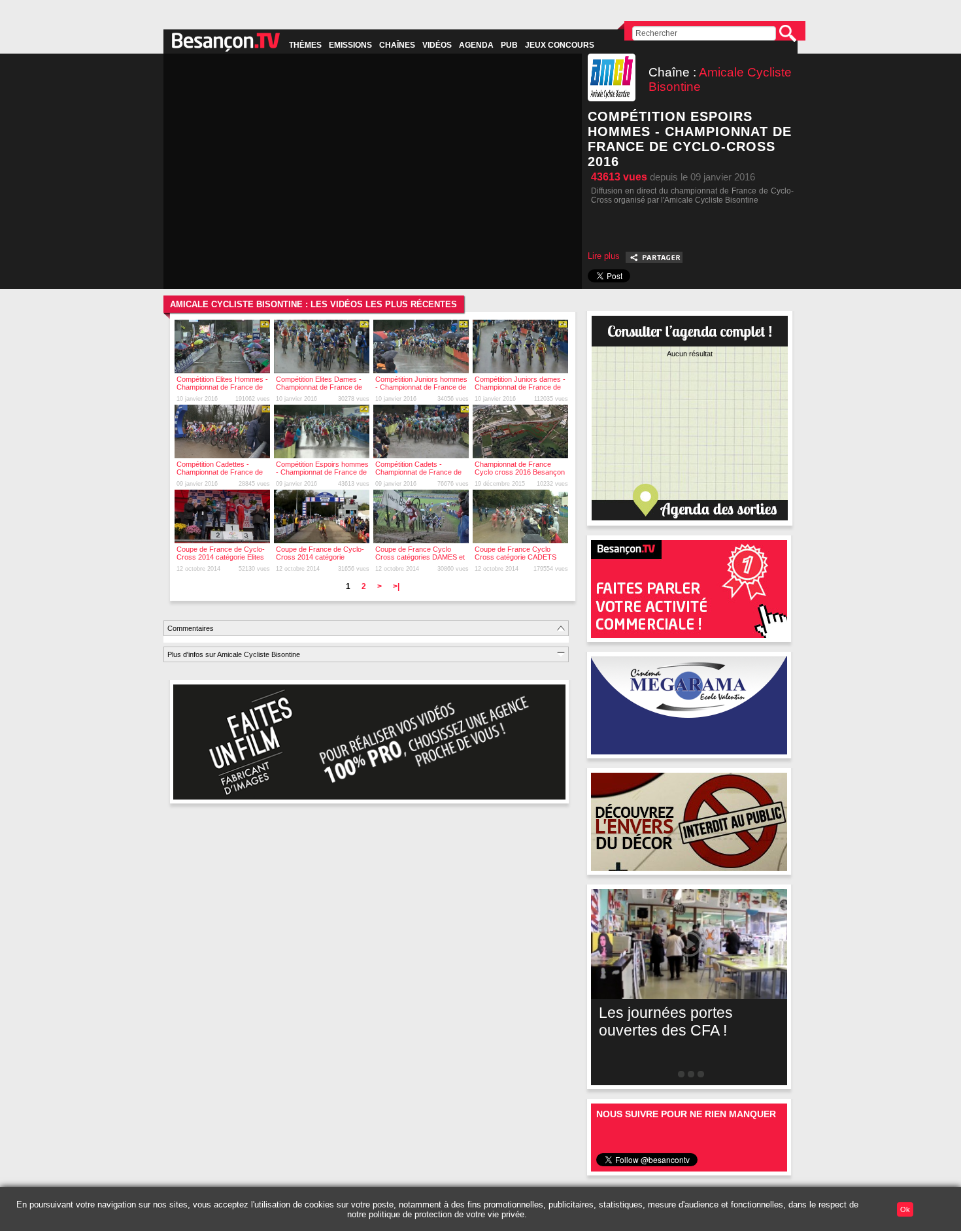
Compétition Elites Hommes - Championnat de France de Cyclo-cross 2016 (222, 387)
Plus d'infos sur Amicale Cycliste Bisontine (233, 654)
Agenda (476, 45)
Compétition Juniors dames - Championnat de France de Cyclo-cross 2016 (520, 387)
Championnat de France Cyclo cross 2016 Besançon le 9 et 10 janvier (520, 472)
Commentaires (190, 628)
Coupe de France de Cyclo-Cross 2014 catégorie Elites (221, 553)
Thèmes (305, 45)
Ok (905, 1209)
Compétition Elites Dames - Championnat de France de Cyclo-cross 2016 (319, 387)
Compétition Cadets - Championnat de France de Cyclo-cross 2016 (418, 472)
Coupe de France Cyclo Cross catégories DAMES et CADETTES (420, 557)
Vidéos (437, 45)
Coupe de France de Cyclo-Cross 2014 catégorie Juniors (320, 557)
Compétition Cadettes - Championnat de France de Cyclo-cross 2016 (220, 472)
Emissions (350, 45)
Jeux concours (559, 45)
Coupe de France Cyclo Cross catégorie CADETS (515, 553)
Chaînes (397, 45)
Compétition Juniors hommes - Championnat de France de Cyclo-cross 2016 (421, 387)
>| (396, 586)
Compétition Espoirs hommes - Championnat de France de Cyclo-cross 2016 (322, 472)
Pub (509, 45)
